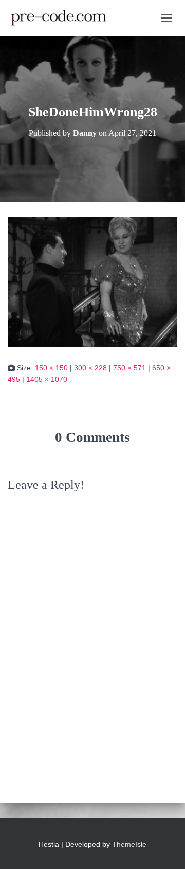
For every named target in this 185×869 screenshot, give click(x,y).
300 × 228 (90, 368)
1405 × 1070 (46, 379)
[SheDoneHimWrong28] (92, 281)
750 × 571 (129, 368)
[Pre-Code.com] (63, 18)
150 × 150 (51, 368)
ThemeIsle (129, 844)
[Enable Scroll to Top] (165, 848)
